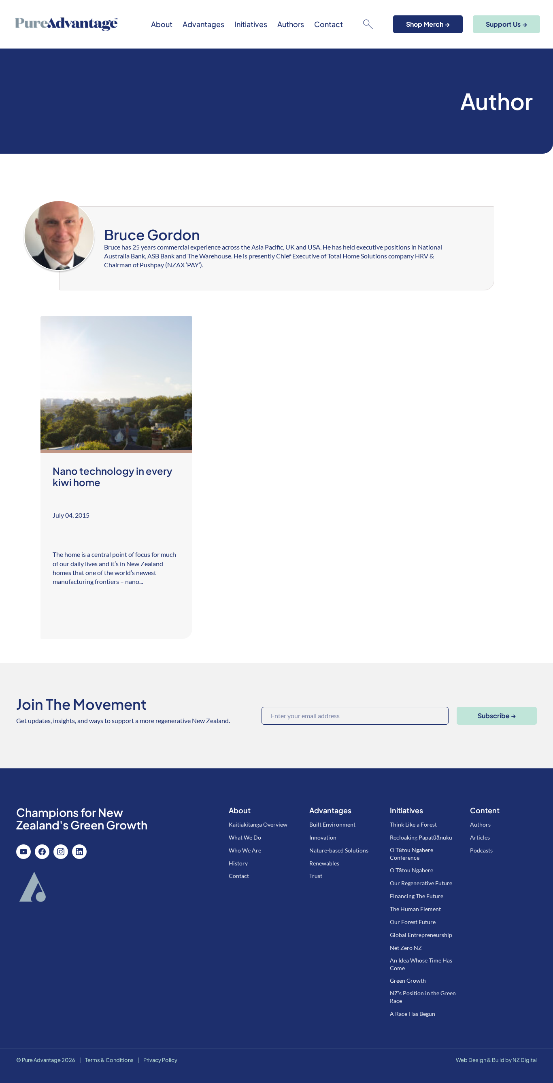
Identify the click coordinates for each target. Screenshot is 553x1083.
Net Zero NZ (406, 947)
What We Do (245, 837)
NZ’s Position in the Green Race (423, 997)
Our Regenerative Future (421, 883)
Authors (290, 24)
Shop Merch (428, 24)
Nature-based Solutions (338, 850)
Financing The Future (416, 896)
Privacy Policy (160, 1060)
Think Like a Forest (413, 824)
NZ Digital (525, 1060)
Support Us (506, 24)
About (161, 24)
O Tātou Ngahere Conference (411, 853)
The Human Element (415, 908)
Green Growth (408, 980)
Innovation (322, 837)
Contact (328, 24)
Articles (480, 837)
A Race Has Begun (412, 1013)
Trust (315, 875)
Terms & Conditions (109, 1060)
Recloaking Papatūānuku (421, 837)
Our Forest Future (413, 921)
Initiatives (250, 24)
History (238, 863)
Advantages (203, 24)
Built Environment (332, 824)
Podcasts (481, 850)
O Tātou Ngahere (411, 870)
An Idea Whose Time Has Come (421, 964)
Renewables (324, 863)
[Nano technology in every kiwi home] (116, 477)
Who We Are (245, 850)
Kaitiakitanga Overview (258, 824)
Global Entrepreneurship (421, 934)
